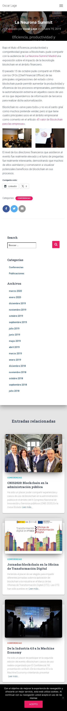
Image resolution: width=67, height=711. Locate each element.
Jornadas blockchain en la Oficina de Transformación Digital (33, 566)
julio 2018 (14, 391)
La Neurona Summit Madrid (40, 56)
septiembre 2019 (18, 322)
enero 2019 (15, 359)
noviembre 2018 (17, 372)
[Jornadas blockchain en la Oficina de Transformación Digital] (33, 535)
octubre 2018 (16, 378)
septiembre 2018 (18, 384)
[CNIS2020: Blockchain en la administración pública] (33, 453)
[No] (63, 697)
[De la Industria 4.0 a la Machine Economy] (33, 618)
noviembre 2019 (17, 309)
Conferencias (24, 198)
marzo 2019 (15, 353)
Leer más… (27, 507)
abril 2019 (14, 347)
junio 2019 (14, 334)
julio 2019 (14, 328)
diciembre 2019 (17, 303)
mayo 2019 (15, 341)
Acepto (33, 704)
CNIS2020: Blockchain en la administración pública (27, 485)
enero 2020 (15, 297)
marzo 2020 (15, 291)
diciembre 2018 (17, 366)
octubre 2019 (16, 316)
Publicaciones (16, 273)
